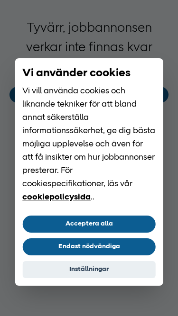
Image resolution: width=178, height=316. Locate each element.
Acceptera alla (89, 223)
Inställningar (89, 269)
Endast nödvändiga (89, 246)
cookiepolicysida (56, 197)
